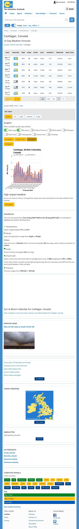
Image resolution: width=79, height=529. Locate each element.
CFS (38, 487)
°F (63, 99)
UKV (14, 480)
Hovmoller (55, 487)
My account (60, 2)
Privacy (6, 520)
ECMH (7, 484)
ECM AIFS (15, 484)
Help (21, 106)
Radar (12, 13)
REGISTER (39, 439)
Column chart (20, 139)
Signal (19, 13)
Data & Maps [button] (41, 13)
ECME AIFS (16, 487)
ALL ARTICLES (39, 379)
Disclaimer (32, 524)
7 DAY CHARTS (40, 422)
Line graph (8, 139)
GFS (53, 480)
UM (29, 484)
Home (6, 30)
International (24, 30)
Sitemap (32, 514)
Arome (7, 480)
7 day (30, 25)
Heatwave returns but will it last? (15, 366)
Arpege (39, 480)
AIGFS (46, 480)
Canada (6, 45)
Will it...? (35, 25)
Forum (62, 13)
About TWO (33, 527)
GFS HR (59, 480)
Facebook (56, 518)
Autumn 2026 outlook (11, 372)
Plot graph (8, 144)
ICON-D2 (31, 480)
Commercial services (36, 520)
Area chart (31, 139)
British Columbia (17, 45)
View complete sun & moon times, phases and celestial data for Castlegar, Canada (33, 313)
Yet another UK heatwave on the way (17, 362)
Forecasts (14, 30)
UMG (35, 484)
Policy (6, 517)
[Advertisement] (39, 292)
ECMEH (7, 487)
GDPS (22, 484)
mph (42, 99)
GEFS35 (31, 487)
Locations (71, 2)
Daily (25, 25)
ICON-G (50, 484)
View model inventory (12, 507)
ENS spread (45, 487)
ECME (68, 484)
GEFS (24, 487)
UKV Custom (22, 480)
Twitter (55, 524)
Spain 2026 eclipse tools (12, 369)
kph (48, 99)
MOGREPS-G (59, 484)
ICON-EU (42, 484)
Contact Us (33, 517)
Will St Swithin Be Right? (12, 375)
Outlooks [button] (28, 13)
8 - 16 (17, 99)
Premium (53, 13)
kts (54, 99)
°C (58, 99)
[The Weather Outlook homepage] (6, 13)
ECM (66, 480)
